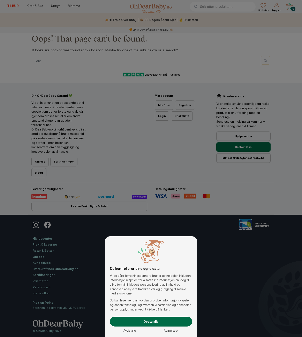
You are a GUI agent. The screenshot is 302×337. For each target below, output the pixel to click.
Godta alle (151, 321)
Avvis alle (129, 330)
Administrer (171, 330)
